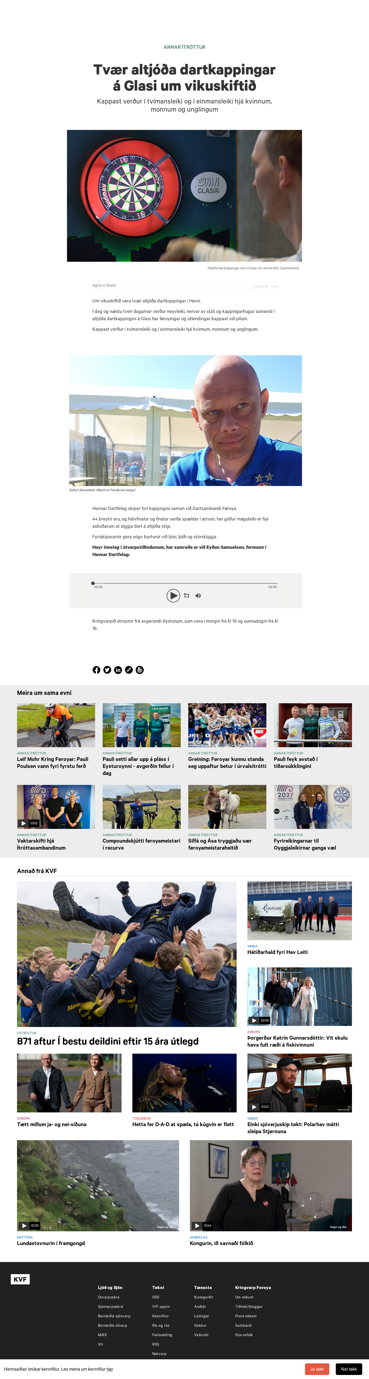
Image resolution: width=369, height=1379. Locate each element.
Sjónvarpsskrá (110, 1307)
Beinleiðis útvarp (113, 1326)
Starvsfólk (244, 1335)
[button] (173, 595)
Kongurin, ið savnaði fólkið (221, 1244)
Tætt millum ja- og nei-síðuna (51, 1125)
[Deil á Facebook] (97, 671)
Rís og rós (161, 1326)
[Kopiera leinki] (129, 671)
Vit (100, 1345)
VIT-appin (161, 1307)
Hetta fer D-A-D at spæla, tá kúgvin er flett (183, 1125)
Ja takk (317, 1369)
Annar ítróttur (184, 48)
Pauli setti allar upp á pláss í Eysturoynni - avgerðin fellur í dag (138, 767)
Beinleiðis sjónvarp (114, 1317)
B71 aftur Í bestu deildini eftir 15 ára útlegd (108, 1042)
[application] (185, 594)
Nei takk (349, 1369)
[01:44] (271, 1186)
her (110, 1369)
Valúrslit (201, 1335)
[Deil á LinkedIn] (119, 671)
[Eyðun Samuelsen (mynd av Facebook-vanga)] (185, 420)
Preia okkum (246, 1317)
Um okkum (244, 1298)
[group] (198, 596)
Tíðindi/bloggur (249, 1307)
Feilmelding (162, 1335)
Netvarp (159, 1354)
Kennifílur (160, 1317)
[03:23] (299, 1083)
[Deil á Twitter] (108, 671)
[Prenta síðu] (140, 671)
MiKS (102, 1335)
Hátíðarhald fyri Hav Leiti (277, 953)
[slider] (223, 595)
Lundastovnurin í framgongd (51, 1244)
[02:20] (98, 1186)
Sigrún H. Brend (104, 286)
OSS (156, 1298)
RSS (155, 1345)
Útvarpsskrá (109, 1298)
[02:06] (299, 997)
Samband (243, 1326)
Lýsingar (201, 1317)
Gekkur (200, 1326)
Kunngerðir (204, 1298)
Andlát (200, 1307)
